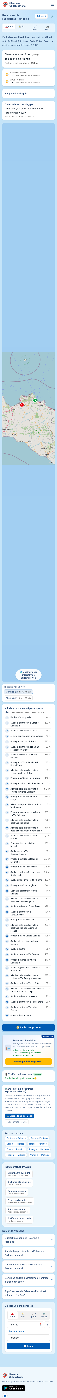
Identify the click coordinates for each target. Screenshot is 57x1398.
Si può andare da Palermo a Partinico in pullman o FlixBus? (28, 1293)
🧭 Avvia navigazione (28, 1027)
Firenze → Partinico (16, 1155)
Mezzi (44, 1315)
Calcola (28, 1346)
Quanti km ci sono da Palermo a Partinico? (28, 1239)
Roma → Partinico (39, 1138)
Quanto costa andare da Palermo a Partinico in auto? (28, 1266)
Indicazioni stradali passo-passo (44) (25, 710)
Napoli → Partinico (38, 1143)
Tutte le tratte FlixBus (17, 1122)
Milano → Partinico (15, 1143)
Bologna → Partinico (39, 1149)
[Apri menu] (52, 5)
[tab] (9, 28)
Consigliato (18, 691)
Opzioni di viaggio (17, 93)
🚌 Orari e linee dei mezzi (19, 1116)
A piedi (33, 1315)
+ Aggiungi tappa (16, 1331)
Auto (12, 1315)
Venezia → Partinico (40, 1155)
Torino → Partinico (15, 1149)
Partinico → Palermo (16, 1138)
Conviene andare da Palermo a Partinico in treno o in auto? (28, 1279)
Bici (23, 1315)
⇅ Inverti (41, 16)
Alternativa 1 (18, 698)
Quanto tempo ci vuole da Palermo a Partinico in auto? (28, 1253)
